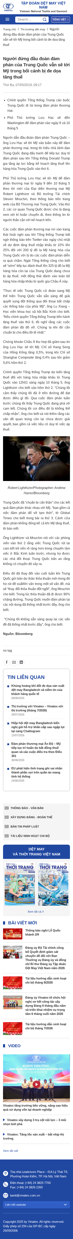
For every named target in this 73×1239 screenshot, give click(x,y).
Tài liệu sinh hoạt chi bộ (30, 836)
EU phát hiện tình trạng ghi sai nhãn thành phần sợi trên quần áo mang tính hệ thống (36, 772)
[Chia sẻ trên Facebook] (6, 662)
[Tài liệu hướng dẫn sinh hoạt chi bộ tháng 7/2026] (12, 1028)
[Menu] (7, 19)
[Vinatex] (8, 7)
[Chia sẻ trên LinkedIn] (21, 662)
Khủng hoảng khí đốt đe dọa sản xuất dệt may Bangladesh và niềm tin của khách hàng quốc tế (37, 690)
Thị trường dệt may (32, 29)
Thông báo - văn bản (27, 808)
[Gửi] (45, 19)
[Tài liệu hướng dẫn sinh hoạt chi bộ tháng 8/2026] (12, 982)
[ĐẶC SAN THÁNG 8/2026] (20, 883)
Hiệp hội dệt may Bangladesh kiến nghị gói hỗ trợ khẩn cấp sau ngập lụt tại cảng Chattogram (37, 727)
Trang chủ (9, 29)
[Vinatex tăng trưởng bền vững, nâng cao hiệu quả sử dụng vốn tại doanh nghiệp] (36, 1089)
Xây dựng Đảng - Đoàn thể (31, 817)
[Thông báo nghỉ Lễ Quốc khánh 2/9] (12, 933)
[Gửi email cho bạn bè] (14, 662)
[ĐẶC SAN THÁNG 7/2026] (53, 883)
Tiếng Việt (59, 19)
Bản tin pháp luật (25, 826)
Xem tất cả (34, 911)
